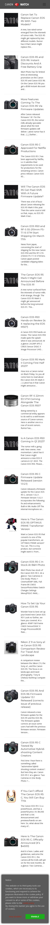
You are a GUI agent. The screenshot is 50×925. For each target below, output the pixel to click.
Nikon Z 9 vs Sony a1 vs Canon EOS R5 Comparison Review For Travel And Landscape (33, 649)
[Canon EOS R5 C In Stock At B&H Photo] (11, 566)
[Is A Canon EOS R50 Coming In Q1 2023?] (11, 443)
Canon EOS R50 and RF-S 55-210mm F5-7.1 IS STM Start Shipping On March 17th (33, 233)
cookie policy (28, 903)
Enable (35, 916)
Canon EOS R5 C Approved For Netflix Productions (33, 147)
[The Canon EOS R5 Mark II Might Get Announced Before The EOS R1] (11, 279)
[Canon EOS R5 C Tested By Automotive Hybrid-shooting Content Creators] (11, 747)
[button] (44, 4)
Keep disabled (15, 916)
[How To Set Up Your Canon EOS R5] (11, 608)
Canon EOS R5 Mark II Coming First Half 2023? (33, 362)
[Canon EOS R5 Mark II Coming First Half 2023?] (11, 364)
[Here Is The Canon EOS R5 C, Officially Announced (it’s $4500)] (11, 841)
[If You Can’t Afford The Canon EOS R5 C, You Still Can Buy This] (11, 796)
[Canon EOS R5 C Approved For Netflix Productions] (11, 149)
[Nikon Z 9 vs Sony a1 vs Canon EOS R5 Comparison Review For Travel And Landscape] (11, 647)
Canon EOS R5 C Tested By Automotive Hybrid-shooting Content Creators (33, 749)
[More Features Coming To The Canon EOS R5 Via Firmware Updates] (11, 104)
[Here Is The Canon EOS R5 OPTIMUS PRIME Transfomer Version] (11, 524)
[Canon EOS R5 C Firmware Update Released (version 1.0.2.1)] (11, 479)
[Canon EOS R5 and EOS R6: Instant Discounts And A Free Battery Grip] (11, 62)
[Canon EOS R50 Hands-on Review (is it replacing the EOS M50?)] (11, 322)
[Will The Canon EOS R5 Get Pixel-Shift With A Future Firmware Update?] (11, 191)
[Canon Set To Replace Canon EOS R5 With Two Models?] (11, 19)
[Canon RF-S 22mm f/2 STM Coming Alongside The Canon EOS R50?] (11, 400)
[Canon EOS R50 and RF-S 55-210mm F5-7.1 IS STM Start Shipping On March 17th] (11, 231)
